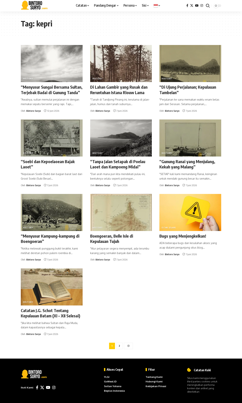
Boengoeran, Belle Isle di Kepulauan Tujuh (111, 238)
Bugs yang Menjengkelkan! (182, 236)
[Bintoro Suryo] (34, 5)
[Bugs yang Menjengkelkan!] (190, 212)
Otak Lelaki (169, 227)
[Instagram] (201, 5)
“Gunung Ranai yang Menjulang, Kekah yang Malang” (187, 164)
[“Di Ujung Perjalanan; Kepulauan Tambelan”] (190, 63)
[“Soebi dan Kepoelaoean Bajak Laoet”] (52, 138)
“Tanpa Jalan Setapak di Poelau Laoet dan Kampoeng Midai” (117, 164)
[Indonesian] (157, 5)
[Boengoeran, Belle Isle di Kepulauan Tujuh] (121, 212)
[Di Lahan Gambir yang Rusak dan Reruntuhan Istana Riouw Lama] (121, 63)
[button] (208, 6)
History (28, 79)
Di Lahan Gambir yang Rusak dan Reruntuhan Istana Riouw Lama (118, 89)
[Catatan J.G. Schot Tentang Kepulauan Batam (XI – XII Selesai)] (52, 286)
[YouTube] (196, 5)
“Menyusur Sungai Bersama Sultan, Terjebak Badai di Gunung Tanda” (51, 89)
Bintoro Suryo (33, 110)
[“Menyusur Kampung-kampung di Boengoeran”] (52, 212)
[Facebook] (187, 5)
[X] (191, 5)
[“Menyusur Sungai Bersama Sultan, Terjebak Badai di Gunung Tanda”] (52, 63)
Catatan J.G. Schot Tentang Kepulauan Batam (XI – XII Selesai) (50, 313)
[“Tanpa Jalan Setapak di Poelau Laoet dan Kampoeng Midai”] (121, 138)
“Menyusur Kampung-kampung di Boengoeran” (50, 238)
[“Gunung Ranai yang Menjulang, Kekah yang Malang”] (190, 138)
